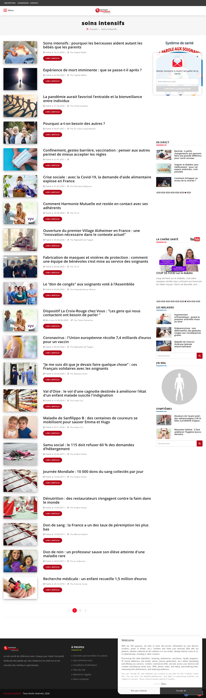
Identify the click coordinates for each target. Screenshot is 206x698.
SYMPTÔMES (164, 408)
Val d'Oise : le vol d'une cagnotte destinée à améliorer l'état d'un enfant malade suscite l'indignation (94, 393)
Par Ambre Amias (78, 454)
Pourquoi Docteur (12, 693)
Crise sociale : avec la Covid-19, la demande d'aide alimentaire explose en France (97, 178)
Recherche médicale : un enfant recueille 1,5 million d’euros (95, 578)
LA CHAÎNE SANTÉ (167, 239)
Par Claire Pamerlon (83, 320)
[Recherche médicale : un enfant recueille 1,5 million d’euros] (20, 588)
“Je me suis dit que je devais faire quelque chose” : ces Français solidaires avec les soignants (90, 366)
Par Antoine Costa (78, 584)
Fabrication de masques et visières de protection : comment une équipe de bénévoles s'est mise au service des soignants (95, 259)
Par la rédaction (78, 561)
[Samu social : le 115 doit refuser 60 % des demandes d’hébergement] (20, 454)
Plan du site (79, 669)
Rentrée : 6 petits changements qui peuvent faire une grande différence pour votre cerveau (188, 154)
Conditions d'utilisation (85, 664)
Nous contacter (81, 679)
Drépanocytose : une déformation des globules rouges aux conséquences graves (187, 332)
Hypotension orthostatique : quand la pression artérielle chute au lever (187, 318)
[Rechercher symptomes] (200, 443)
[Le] (20, 293)
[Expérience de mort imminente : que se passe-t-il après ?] (20, 79)
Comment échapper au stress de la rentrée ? (186, 179)
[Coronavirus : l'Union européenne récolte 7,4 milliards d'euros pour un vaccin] (20, 347)
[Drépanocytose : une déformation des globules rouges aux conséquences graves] (163, 332)
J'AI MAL (161, 363)
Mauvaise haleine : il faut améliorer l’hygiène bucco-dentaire (188, 432)
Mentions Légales (82, 674)
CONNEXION (23, 3)
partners (138, 646)
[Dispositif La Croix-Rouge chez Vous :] (20, 320)
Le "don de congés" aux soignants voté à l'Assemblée (88, 284)
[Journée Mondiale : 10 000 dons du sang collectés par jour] (20, 481)
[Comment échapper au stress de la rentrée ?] (163, 182)
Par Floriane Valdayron (81, 186)
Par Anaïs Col (76, 400)
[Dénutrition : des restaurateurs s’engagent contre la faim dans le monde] (20, 507)
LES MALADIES (165, 307)
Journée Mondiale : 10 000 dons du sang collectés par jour (93, 471)
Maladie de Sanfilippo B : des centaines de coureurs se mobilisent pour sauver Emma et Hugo (90, 419)
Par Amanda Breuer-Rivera (83, 289)
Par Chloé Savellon (79, 106)
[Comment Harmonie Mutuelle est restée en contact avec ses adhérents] (20, 213)
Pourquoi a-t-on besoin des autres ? (74, 123)
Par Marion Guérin (79, 534)
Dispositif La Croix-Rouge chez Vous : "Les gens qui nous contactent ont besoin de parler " (91, 312)
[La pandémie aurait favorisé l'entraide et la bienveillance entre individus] (20, 106)
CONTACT (34, 3)
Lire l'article (53, 58)
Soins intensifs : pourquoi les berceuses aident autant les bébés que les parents (92, 45)
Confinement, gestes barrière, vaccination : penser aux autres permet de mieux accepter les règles (96, 152)
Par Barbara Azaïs (78, 373)
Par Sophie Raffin (78, 52)
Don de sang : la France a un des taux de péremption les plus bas (96, 526)
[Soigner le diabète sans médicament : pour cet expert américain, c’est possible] (163, 168)
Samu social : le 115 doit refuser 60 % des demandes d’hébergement (88, 446)
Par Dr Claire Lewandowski (83, 128)
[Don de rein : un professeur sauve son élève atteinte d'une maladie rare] (20, 561)
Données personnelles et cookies (90, 655)
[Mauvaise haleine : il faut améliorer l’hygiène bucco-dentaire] (163, 433)
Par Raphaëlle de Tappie (81, 240)
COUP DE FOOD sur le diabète (174, 273)
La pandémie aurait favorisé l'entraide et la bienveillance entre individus (92, 98)
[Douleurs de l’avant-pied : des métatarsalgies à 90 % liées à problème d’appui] (163, 419)
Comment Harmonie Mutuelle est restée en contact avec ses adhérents (95, 205)
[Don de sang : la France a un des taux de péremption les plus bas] (20, 534)
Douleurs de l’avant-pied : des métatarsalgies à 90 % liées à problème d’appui (187, 418)
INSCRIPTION (10, 3)
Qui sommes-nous (82, 660)
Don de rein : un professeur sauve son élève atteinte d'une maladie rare (94, 553)
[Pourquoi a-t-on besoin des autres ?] (20, 133)
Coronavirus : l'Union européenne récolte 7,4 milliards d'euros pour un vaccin (97, 339)
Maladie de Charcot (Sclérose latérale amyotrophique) (184, 344)
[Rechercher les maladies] (200, 356)
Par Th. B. (74, 213)
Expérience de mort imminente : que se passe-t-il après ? (92, 69)
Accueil (94, 29)
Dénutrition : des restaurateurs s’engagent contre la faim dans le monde (97, 500)
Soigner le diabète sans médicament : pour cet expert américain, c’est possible (186, 168)
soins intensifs (109, 29)
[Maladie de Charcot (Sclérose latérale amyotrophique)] (163, 345)
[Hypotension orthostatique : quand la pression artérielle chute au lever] (163, 318)
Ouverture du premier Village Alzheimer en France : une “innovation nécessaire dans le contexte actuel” (91, 232)
